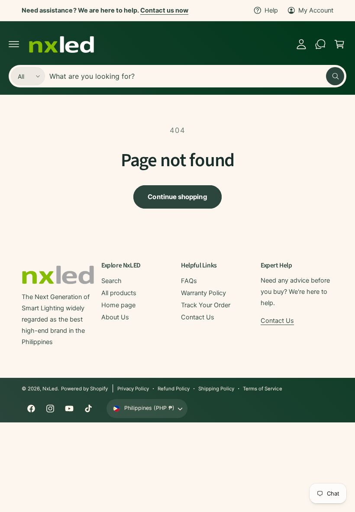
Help (271, 10)
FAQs (189, 281)
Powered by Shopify (84, 389)
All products (118, 293)
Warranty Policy (203, 293)
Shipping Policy (216, 389)
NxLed (50, 389)
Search (111, 281)
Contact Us (197, 317)
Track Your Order (205, 305)
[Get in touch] (320, 44)
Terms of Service (262, 389)
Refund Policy (174, 389)
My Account (315, 10)
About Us (115, 317)
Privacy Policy (133, 389)
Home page (118, 305)
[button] (13, 44)
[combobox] (196, 76)
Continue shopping (177, 197)
